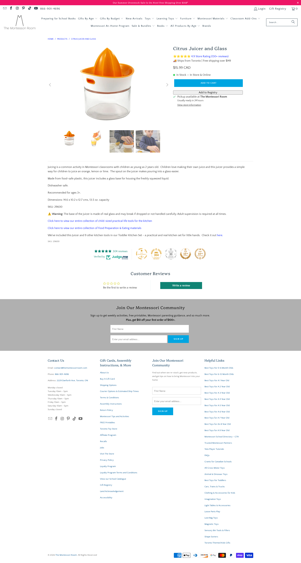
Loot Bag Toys (211, 518)
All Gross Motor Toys (214, 468)
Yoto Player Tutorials (214, 449)
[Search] (293, 22)
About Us (104, 372)
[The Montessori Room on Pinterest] (23, 8)
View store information (189, 105)
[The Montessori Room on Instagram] (17, 8)
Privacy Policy (107, 460)
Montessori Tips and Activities (114, 416)
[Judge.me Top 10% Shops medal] (185, 253)
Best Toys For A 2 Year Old (217, 386)
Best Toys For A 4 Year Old (217, 399)
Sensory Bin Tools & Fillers (217, 530)
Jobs (102, 447)
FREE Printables (107, 422)
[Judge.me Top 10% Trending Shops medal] (200, 253)
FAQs (207, 455)
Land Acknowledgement (112, 491)
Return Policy (106, 410)
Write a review (181, 285)
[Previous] (50, 85)
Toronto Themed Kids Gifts (217, 543)
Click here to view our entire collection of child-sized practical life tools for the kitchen (100, 221)
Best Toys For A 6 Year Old (217, 411)
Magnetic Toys (211, 524)
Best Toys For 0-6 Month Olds (218, 368)
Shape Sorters (211, 536)
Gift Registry (277, 8)
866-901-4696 (50, 8)
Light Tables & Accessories (217, 505)
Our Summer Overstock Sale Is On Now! (136, 2)
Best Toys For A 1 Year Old (216, 380)
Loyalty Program (108, 466)
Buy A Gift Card (107, 379)
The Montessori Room (66, 555)
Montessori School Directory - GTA (221, 436)
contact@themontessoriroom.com (70, 368)
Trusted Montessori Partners (218, 443)
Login (262, 8)
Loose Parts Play (212, 511)
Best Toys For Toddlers (215, 480)
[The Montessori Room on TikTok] (29, 8)
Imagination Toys (212, 499)
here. (220, 235)
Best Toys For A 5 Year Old (217, 405)
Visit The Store (107, 454)
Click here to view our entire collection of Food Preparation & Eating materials (94, 228)
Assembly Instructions (111, 404)
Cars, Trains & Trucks (214, 486)
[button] (88, 18)
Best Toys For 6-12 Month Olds (219, 374)
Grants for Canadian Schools (218, 461)
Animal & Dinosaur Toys (215, 474)
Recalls (103, 441)
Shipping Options (108, 385)
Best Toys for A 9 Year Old (216, 430)
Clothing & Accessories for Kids (219, 493)
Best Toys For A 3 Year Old (217, 393)
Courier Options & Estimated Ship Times (119, 391)
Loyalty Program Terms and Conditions (118, 472)
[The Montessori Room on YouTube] (36, 8)
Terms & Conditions (109, 397)
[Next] (167, 85)
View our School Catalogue (113, 479)
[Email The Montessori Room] (4, 8)
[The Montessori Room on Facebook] (11, 8)
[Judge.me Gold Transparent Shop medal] (141, 253)
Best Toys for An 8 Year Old (217, 424)
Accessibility (106, 497)
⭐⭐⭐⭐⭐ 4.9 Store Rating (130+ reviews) (201, 56)
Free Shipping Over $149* (173, 2)
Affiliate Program (108, 435)
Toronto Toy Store (108, 429)
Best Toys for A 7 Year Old (216, 418)
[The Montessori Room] (19, 22)
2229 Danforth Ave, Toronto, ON (72, 380)
